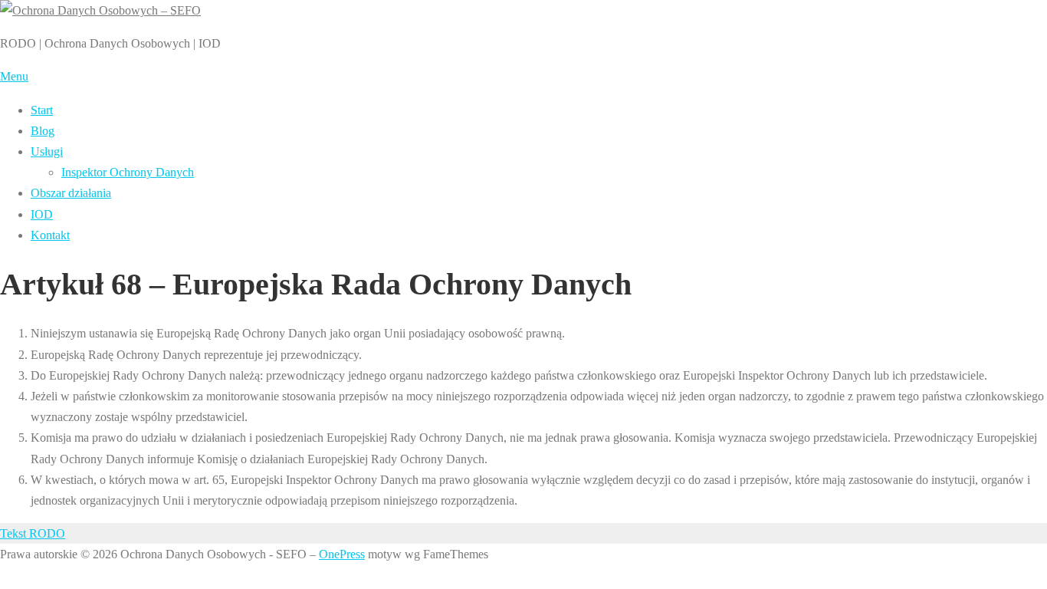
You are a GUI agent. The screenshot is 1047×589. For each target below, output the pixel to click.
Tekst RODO (32, 533)
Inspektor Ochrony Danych (127, 172)
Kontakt (50, 235)
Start (42, 110)
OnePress (342, 554)
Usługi (47, 151)
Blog (42, 130)
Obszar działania (71, 192)
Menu (14, 76)
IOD (42, 214)
